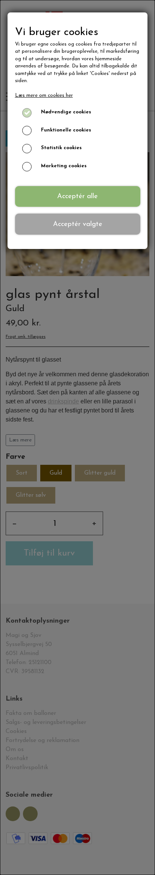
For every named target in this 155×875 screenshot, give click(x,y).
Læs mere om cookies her (44, 95)
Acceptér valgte (77, 224)
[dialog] (77, 437)
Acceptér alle (77, 196)
